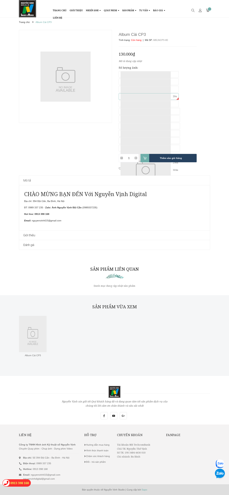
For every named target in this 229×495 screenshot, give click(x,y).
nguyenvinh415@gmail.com (45, 474)
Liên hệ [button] (25, 435)
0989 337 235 (37, 463)
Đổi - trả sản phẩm (96, 462)
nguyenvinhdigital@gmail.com (39, 478)
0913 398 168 (35, 469)
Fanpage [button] (173, 435)
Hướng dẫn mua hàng (97, 444)
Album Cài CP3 (33, 355)
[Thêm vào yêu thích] (120, 168)
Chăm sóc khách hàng (98, 456)
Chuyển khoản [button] (129, 435)
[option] (65, 76)
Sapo (144, 489)
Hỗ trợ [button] (90, 435)
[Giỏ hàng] (208, 10)
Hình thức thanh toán (97, 450)
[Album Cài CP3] (33, 334)
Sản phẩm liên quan (114, 269)
